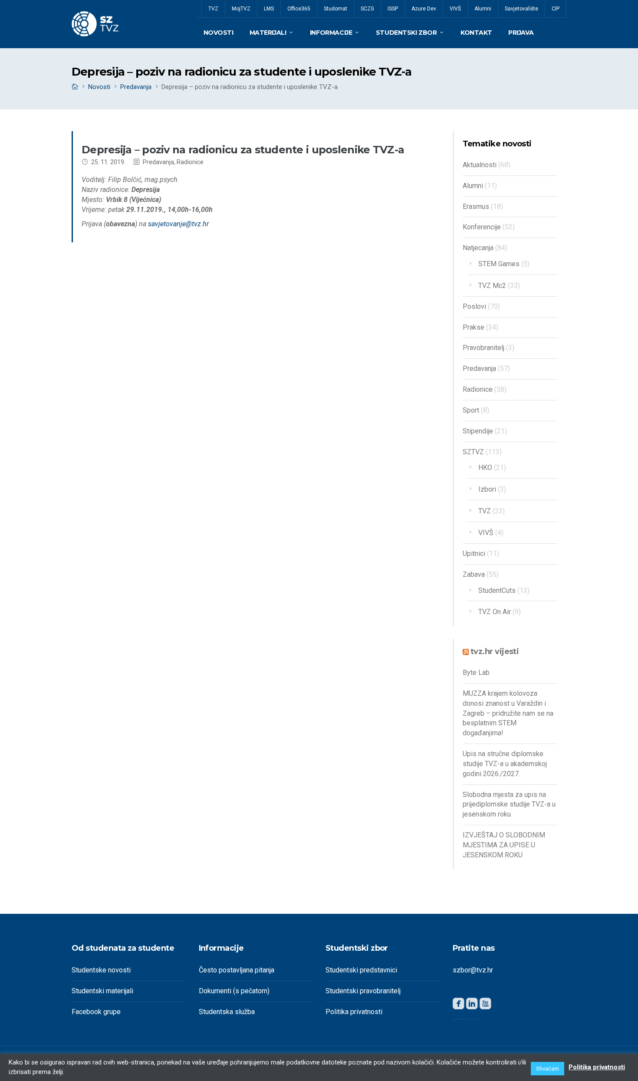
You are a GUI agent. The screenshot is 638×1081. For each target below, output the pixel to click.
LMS (269, 9)
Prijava (520, 32)
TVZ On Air (494, 612)
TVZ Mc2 (492, 285)
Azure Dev (423, 9)
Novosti (218, 32)
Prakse (473, 327)
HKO (485, 467)
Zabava (474, 574)
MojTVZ (241, 9)
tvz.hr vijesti (494, 651)
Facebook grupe (96, 1012)
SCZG (367, 9)
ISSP (393, 9)
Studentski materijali (102, 991)
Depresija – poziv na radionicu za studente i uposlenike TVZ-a (243, 149)
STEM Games (499, 264)
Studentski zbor (406, 32)
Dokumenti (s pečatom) (234, 991)
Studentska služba (227, 1012)
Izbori (487, 489)
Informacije (331, 32)
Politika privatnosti (354, 1012)
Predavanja (135, 87)
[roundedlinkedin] (472, 1005)
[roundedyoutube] (485, 1005)
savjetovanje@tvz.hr (178, 224)
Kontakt (476, 32)
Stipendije (478, 431)
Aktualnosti (480, 165)
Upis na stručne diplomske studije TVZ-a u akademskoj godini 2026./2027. (505, 764)
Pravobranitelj (483, 348)
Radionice (190, 162)
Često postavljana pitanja (236, 970)
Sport (471, 410)
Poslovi (474, 306)
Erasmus (476, 206)
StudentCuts (497, 590)
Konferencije (482, 227)
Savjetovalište (521, 9)
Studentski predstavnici (361, 970)
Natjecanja (478, 248)
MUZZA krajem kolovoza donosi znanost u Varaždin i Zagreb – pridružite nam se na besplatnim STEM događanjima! (508, 713)
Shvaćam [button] (547, 1068)
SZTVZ (473, 452)
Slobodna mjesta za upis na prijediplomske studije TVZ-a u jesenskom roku (509, 804)
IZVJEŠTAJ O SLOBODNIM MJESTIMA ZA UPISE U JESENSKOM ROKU (504, 845)
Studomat (335, 9)
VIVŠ (455, 9)
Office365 (298, 9)
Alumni (482, 9)
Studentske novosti (101, 970)
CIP (555, 9)
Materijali (268, 32)
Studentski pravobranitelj (363, 991)
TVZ (213, 9)
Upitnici (474, 553)
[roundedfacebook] (458, 1005)
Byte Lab (476, 672)
